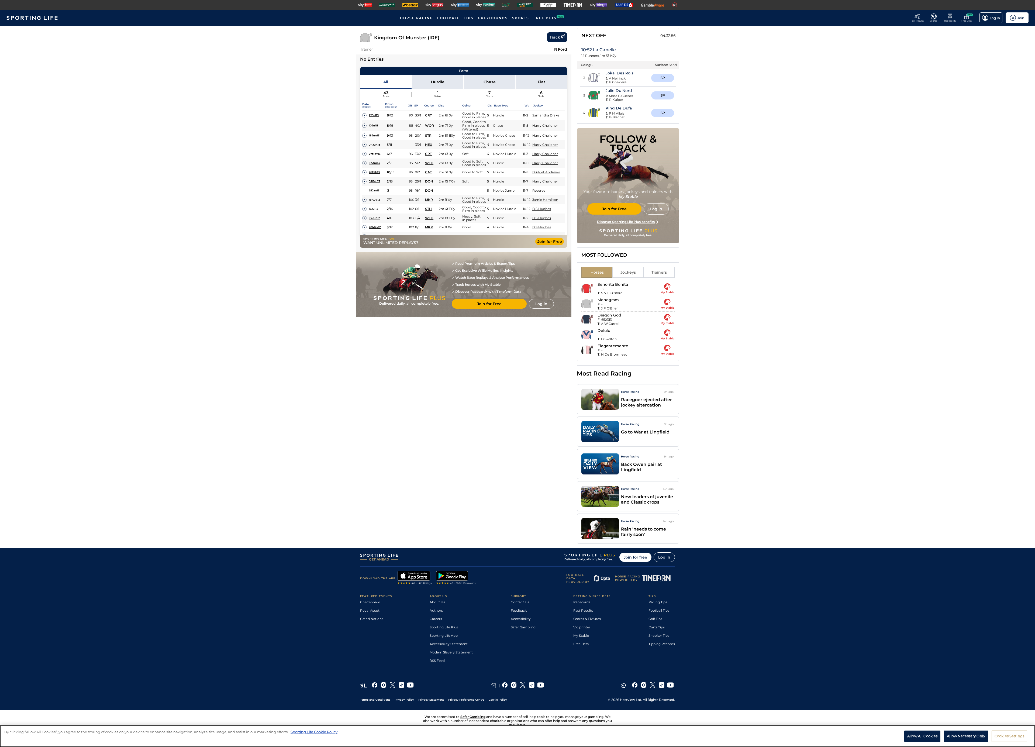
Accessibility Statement (449, 644)
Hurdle (437, 82)
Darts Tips (656, 627)
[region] (517, 736)
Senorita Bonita (613, 284)
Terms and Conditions (375, 699)
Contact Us (520, 602)
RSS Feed (437, 661)
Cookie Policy (498, 699)
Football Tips (658, 610)
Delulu (604, 330)
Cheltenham (370, 602)
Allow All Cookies (922, 736)
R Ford (560, 49)
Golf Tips (655, 619)
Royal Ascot (370, 610)
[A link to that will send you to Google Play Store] (456, 578)
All (385, 82)
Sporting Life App (444, 636)
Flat (541, 82)
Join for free (635, 557)
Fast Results (583, 610)
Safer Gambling (523, 627)
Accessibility (521, 619)
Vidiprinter (581, 627)
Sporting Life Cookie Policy (314, 732)
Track (555, 37)
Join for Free (549, 241)
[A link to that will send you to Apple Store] (415, 578)
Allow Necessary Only (966, 736)
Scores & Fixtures (587, 619)
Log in (664, 557)
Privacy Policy (404, 699)
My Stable (581, 636)
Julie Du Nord (619, 90)
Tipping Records (661, 644)
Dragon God (609, 315)
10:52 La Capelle (598, 49)
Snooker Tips (658, 636)
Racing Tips (657, 602)
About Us (437, 602)
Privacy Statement (431, 699)
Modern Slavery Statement (451, 652)
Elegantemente (613, 345)
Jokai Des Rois (619, 73)
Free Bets (581, 644)
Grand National (372, 619)
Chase (490, 82)
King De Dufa (619, 108)
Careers (436, 619)
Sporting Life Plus (444, 627)
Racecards (581, 602)
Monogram (608, 299)
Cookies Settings (1009, 736)
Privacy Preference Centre (466, 699)
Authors (436, 610)
